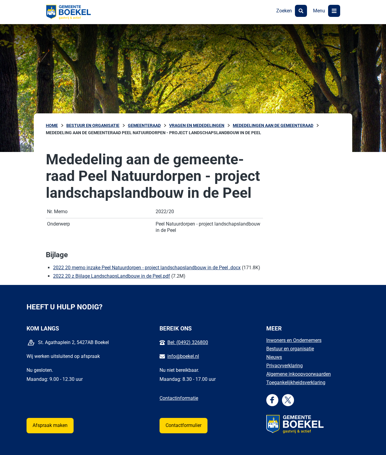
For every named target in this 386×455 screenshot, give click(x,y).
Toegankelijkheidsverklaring (295, 382)
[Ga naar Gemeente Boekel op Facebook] (272, 400)
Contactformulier (183, 425)
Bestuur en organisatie (290, 349)
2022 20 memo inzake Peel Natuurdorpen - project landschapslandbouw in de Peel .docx (147, 267)
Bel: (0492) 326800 (187, 342)
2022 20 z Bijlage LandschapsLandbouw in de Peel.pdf (111, 276)
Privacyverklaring (284, 365)
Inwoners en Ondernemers (293, 340)
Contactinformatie (179, 398)
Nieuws (274, 357)
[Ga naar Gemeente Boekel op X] (288, 400)
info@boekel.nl (183, 356)
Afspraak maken (50, 425)
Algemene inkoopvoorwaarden (298, 374)
